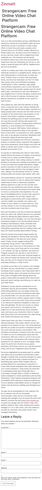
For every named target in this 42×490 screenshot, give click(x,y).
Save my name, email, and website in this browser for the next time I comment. (21, 478)
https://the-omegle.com (30, 400)
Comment (5, 427)
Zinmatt (8, 3)
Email (3, 460)
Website (4, 468)
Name (4, 452)
